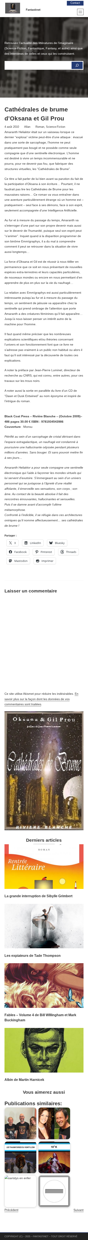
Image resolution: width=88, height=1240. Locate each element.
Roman (39, 126)
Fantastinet (33, 9)
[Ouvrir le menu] (80, 12)
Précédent (11, 1210)
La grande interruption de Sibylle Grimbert (38, 896)
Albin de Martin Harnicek (24, 1080)
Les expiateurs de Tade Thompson (32, 955)
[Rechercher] (77, 65)
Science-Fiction (55, 126)
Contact (75, 2)
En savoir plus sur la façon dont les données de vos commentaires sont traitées (41, 699)
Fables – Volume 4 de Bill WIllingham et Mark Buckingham (40, 1017)
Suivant (78, 1210)
